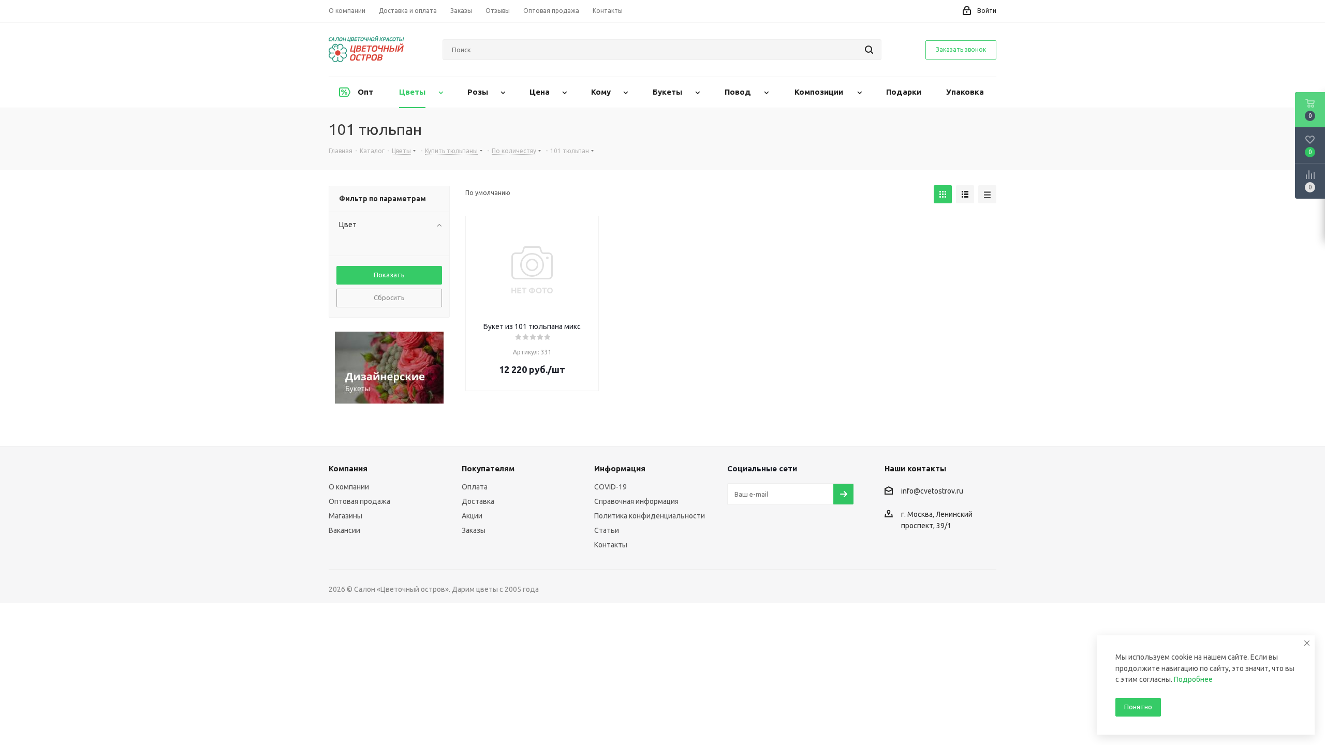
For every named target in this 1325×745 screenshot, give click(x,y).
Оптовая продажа (359, 501)
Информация (619, 468)
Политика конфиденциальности (649, 516)
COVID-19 (610, 487)
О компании (349, 487)
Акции (472, 516)
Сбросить (389, 297)
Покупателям (488, 468)
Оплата (475, 487)
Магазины (345, 516)
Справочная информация (636, 501)
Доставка (478, 501)
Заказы (473, 530)
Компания (348, 468)
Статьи (606, 530)
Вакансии (344, 530)
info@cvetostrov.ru (932, 491)
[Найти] (869, 49)
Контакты (610, 545)
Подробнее (1193, 679)
